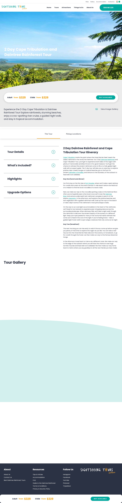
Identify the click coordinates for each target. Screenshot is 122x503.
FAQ (34, 480)
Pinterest (66, 483)
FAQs (87, 2)
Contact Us (111, 2)
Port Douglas (89, 183)
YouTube (66, 480)
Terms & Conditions (40, 486)
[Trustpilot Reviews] (119, 2)
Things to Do (78, 7)
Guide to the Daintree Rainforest (44, 483)
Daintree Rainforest (108, 160)
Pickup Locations (73, 134)
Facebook (66, 477)
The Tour (48, 134)
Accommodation (101, 2)
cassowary (72, 198)
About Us (90, 7)
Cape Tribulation (69, 157)
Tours (56, 7)
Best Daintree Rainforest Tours (14, 480)
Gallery (92, 2)
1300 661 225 (108, 7)
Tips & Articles (38, 475)
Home (49, 7)
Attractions (66, 7)
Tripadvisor (67, 486)
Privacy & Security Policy (41, 489)
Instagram (66, 475)
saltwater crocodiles (76, 172)
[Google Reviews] (117, 2)
